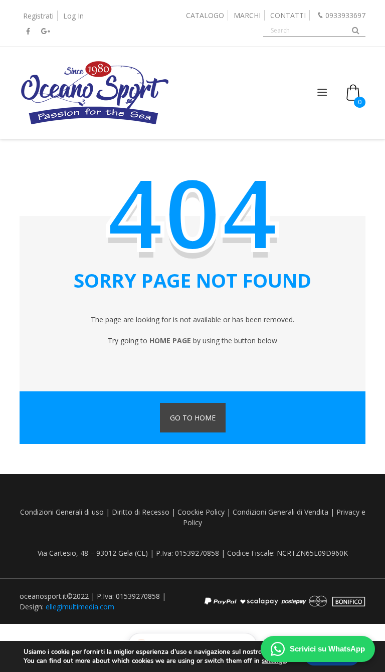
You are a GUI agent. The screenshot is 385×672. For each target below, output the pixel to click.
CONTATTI (288, 15)
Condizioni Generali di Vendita (280, 512)
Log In (73, 16)
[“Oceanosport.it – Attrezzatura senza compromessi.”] (95, 123)
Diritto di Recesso (140, 512)
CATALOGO (205, 15)
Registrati (38, 16)
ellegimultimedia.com (80, 606)
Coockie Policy (201, 512)
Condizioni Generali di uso (62, 512)
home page (170, 340)
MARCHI (247, 15)
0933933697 (345, 15)
